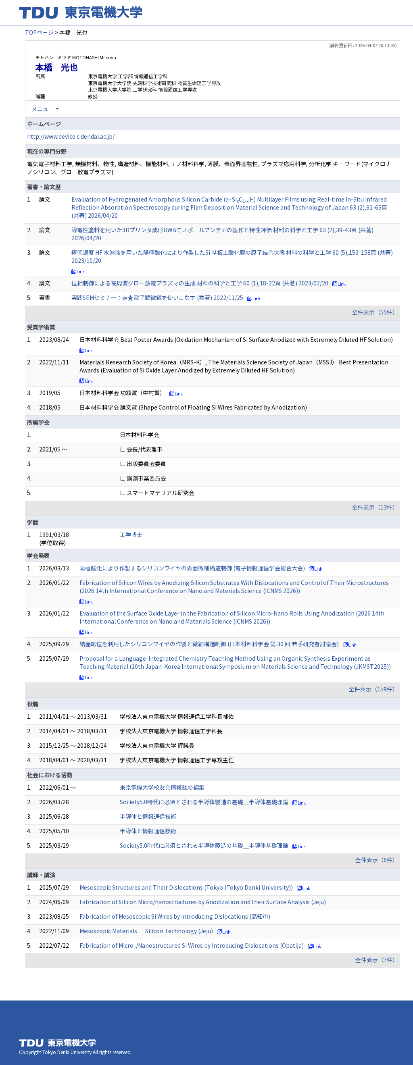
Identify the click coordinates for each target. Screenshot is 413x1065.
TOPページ (39, 32)
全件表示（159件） (373, 689)
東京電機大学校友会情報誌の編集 (162, 787)
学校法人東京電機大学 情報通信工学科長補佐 (177, 716)
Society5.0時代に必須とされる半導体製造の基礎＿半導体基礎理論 (204, 802)
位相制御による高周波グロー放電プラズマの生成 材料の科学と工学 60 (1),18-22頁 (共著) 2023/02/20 (199, 283)
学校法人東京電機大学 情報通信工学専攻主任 (177, 760)
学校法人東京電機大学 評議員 (157, 745)
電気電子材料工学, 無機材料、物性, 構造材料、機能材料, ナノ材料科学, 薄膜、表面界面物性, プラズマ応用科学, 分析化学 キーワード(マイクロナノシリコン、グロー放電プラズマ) (209, 168)
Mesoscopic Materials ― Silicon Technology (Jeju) (146, 931)
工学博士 (131, 534)
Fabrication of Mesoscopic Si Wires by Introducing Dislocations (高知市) (174, 916)
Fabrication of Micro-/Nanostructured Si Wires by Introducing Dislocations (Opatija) (191, 945)
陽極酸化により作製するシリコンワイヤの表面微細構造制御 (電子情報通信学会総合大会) (192, 568)
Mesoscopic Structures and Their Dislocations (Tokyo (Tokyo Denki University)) (186, 887)
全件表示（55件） (375, 312)
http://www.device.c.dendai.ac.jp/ (71, 136)
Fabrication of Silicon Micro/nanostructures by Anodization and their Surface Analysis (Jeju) (202, 902)
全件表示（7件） (376, 960)
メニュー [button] (42, 109)
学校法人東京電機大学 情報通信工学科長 (171, 731)
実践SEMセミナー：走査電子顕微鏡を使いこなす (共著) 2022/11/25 (157, 297)
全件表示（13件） (375, 507)
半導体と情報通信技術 (148, 816)
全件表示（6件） (376, 860)
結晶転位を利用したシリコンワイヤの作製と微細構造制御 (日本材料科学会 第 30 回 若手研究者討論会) (209, 644)
